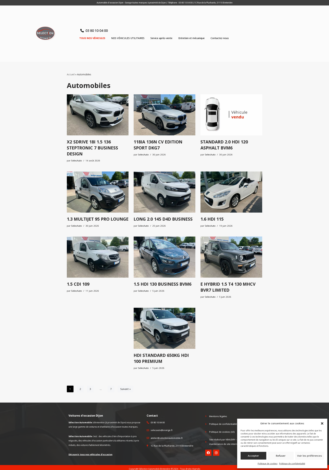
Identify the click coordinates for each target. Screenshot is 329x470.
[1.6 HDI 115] (231, 192)
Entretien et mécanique (191, 38)
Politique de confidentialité (292, 463)
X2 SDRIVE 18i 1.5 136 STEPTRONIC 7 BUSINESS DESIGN (92, 148)
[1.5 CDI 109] (98, 257)
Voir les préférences (309, 455)
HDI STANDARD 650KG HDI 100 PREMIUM (161, 358)
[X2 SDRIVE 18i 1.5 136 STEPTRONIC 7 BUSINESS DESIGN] (98, 114)
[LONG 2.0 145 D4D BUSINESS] (164, 192)
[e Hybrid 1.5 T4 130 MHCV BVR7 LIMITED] (231, 257)
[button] (322, 423)
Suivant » (125, 389)
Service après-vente (161, 38)
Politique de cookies (267, 463)
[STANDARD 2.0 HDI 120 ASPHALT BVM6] (231, 114)
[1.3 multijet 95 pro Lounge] (98, 192)
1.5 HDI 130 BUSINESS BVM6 (162, 284)
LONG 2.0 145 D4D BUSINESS (163, 219)
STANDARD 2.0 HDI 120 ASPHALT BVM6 (224, 145)
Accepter (253, 455)
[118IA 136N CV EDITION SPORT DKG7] (164, 114)
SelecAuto (76, 160)
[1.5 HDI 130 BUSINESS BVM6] (164, 257)
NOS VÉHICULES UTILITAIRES (127, 38)
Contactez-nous (220, 38)
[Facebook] (208, 453)
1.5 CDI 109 (78, 284)
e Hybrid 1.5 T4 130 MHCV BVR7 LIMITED (227, 287)
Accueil (71, 74)
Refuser (280, 455)
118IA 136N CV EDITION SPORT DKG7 (158, 145)
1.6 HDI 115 (212, 219)
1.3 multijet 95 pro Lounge (98, 219)
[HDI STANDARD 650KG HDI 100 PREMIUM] (164, 328)
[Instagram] (216, 453)
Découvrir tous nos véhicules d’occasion (90, 454)
